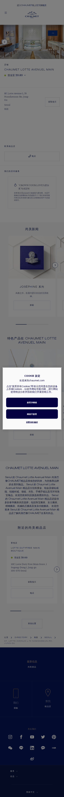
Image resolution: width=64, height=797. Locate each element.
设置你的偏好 (32, 422)
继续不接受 (32, 414)
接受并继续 (32, 402)
